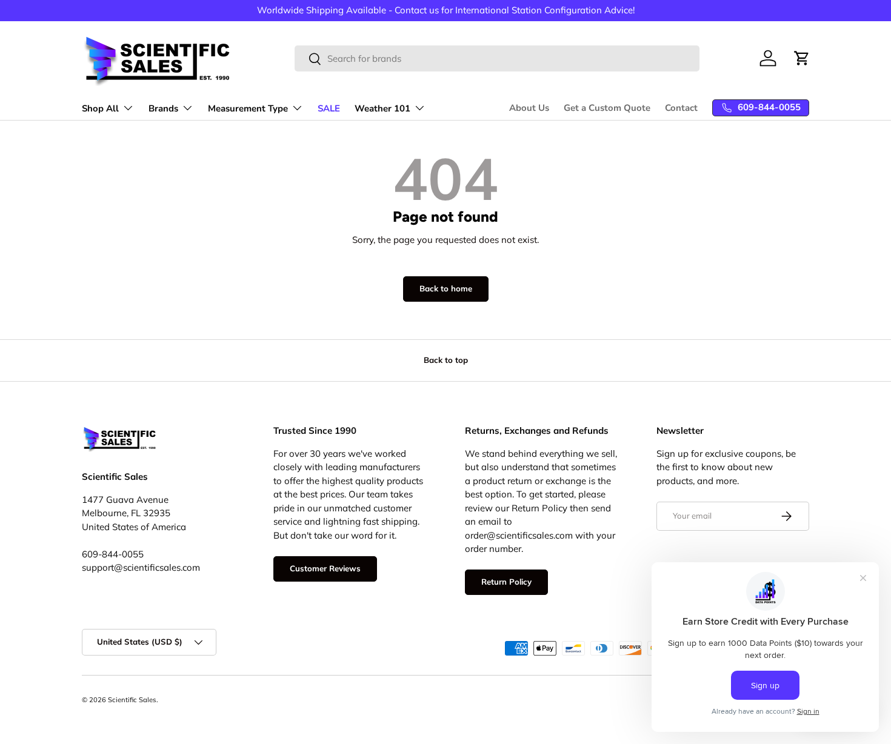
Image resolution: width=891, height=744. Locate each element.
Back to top (446, 360)
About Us (529, 108)
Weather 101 (382, 108)
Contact (681, 108)
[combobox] (497, 58)
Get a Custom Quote (607, 108)
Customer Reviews (325, 568)
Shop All (100, 108)
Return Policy (506, 581)
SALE (329, 108)
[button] (802, 58)
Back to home (445, 288)
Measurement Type (248, 108)
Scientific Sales (132, 700)
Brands (163, 108)
